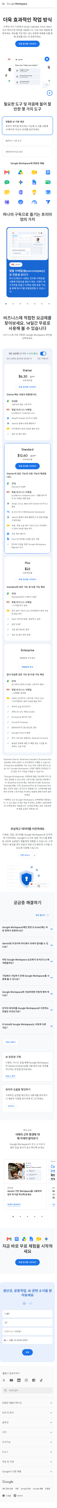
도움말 (47, 1489)
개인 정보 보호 (7, 1489)
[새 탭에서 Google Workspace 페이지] (17, 4)
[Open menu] (3, 4)
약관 (17, 1489)
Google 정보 (26, 1489)
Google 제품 (38, 1489)
